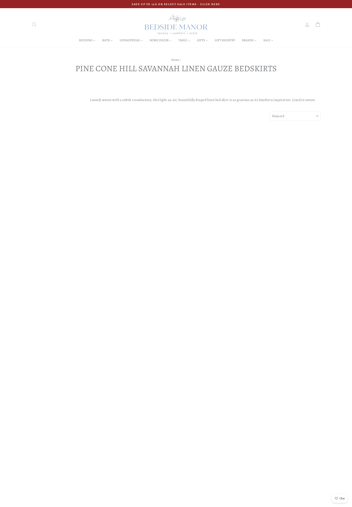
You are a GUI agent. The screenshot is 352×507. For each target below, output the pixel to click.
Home (175, 60)
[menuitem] (87, 40)
